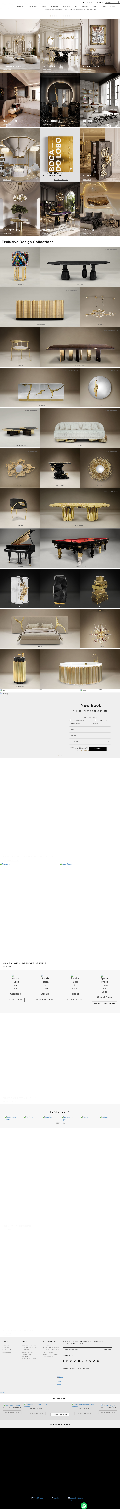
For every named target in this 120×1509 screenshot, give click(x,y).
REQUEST (97, 749)
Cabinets (54, 9)
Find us (103, 6)
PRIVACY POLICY (85, 750)
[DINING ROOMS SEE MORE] (60, 45)
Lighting (75, 9)
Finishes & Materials (51, 1350)
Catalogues (54, 6)
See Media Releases (60, 1123)
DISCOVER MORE (9, 1102)
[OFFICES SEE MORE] (100, 100)
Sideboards (48, 9)
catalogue (88, 2)
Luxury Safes (27, 1352)
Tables (65, 9)
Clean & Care (48, 1352)
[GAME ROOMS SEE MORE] (60, 209)
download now (61, 179)
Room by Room (33, 6)
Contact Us (47, 1345)
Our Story (6, 1345)
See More (7, 967)
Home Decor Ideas (29, 1358)
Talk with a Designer (51, 1347)
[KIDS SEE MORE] (20, 154)
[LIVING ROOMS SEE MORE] (20, 45)
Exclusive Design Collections (27, 242)
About (94, 6)
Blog (76, 6)
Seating (70, 9)
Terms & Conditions (50, 1354)
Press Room (85, 6)
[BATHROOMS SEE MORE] (60, 100)
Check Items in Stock (45, 1000)
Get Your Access (75, 1000)
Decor (95, 9)
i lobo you (26, 1350)
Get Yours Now (15, 1000)
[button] (2, 45)
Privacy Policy (48, 1357)
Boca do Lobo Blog (29, 1345)
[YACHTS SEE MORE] (100, 209)
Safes (91, 9)
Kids (88, 9)
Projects (43, 6)
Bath (85, 9)
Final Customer (104, 720)
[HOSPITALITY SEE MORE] (20, 209)
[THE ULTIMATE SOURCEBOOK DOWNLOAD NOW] (60, 154)
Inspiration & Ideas (29, 1347)
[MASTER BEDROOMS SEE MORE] (20, 100)
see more (7, 70)
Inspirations (66, 6)
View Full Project (11, 860)
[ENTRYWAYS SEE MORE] (100, 45)
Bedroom (80, 9)
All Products (20, 6)
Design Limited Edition (28, 1355)
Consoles (60, 9)
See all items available (104, 1003)
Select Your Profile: (90, 718)
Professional (78, 720)
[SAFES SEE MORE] (100, 154)
